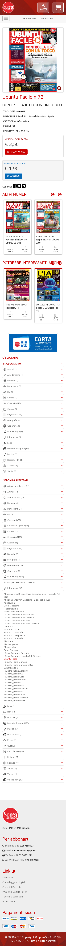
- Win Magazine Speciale (16, 697)
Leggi (11, 442)
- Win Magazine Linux (14, 685)
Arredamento (15, 374)
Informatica (23, 121)
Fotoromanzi (15, 565)
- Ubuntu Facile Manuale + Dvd (18, 664)
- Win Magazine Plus (14, 691)
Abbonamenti (30, 18)
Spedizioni (7, 877)
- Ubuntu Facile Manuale (15, 661)
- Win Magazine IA (12, 682)
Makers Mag (10, 647)
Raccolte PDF (14, 459)
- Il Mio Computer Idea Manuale (19, 614)
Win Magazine (11, 667)
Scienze (12, 465)
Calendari (14, 520)
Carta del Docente (11, 887)
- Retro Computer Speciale (16, 653)
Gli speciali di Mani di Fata (21, 582)
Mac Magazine (11, 644)
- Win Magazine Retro (14, 694)
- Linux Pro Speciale (13, 638)
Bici (10, 391)
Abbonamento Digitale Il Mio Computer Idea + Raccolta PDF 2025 (32, 595)
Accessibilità (8, 901)
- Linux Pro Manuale (13, 632)
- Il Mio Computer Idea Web (17, 620)
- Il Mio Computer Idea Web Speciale (21, 623)
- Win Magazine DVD (14, 673)
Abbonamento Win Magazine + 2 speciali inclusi (27, 599)
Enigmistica (14, 414)
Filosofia (12, 554)
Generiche (13, 425)
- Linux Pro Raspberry (14, 635)
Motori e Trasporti (18, 448)
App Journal (9, 602)
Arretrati (47, 18)
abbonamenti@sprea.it (25, 850)
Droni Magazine (11, 605)
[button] (58, 8)
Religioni (12, 757)
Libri (11, 711)
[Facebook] (15, 186)
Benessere (14, 386)
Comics (12, 397)
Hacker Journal (11, 608)
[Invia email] (24, 186)
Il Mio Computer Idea (14, 611)
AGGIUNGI (15, 176)
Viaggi (12, 774)
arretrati (20, 111)
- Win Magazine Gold (14, 676)
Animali (12, 369)
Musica (12, 454)
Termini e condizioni (12, 896)
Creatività (14, 403)
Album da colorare (18, 486)
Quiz (11, 745)
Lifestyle (12, 717)
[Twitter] (19, 186)
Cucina (12, 408)
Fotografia (13, 420)
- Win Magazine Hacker (15, 679)
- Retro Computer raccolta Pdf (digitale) (22, 656)
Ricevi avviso (17, 152)
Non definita (14, 734)
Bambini (12, 380)
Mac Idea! (8, 641)
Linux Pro (8, 626)
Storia (11, 471)
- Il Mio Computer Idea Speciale (19, 617)
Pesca (11, 740)
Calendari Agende (18, 525)
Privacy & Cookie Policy (14, 891)
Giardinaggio (15, 431)
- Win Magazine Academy (16, 670)
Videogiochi (14, 779)
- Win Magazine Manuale (16, 688)
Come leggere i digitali (13, 882)
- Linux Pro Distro (12, 629)
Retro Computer (11, 650)
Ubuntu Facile (10, 658)
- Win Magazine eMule (14, 700)
